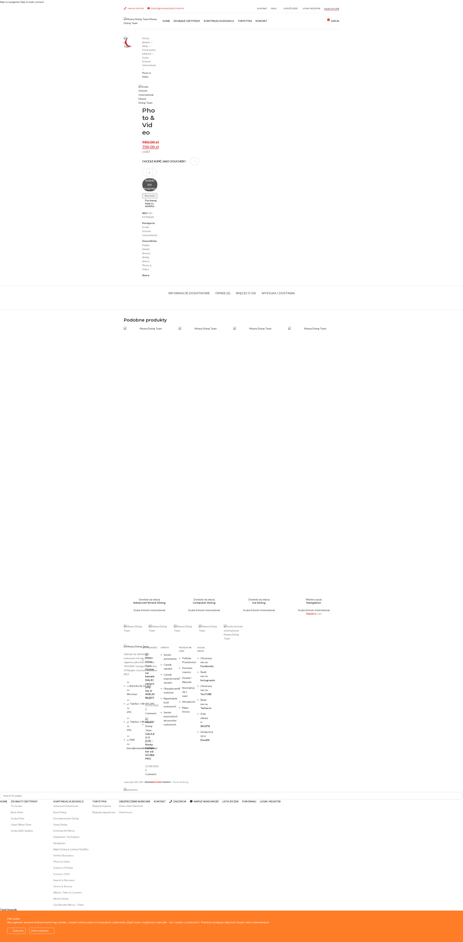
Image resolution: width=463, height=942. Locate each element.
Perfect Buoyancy (63, 855)
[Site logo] (141, 20)
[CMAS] (209, 628)
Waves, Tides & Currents (67, 892)
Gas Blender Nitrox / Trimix (68, 904)
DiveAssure (125, 812)
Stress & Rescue (62, 886)
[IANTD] (159, 628)
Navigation (313, 602)
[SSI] (234, 632)
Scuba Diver (17, 818)
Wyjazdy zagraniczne (103, 812)
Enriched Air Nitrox (64, 830)
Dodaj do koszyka (150, 184)
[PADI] (184, 628)
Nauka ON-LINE (331, 8)
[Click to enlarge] (130, 41)
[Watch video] (130, 30)
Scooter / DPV (61, 874)
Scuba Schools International (149, 610)
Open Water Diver (30, 824)
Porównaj (249, 801)
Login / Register (270, 801)
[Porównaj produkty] (319, 21)
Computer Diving (204, 602)
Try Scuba (17, 805)
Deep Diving (60, 824)
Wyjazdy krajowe (101, 805)
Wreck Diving (60, 898)
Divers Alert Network (131, 805)
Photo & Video (61, 861)
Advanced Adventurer (65, 805)
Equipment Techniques (66, 836)
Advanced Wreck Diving (149, 602)
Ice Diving (259, 602)
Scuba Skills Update (22, 830)
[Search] (311, 21)
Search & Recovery (64, 880)
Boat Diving (59, 812)
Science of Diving (63, 867)
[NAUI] (134, 628)
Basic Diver (17, 812)
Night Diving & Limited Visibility (71, 849)
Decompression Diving (66, 818)
